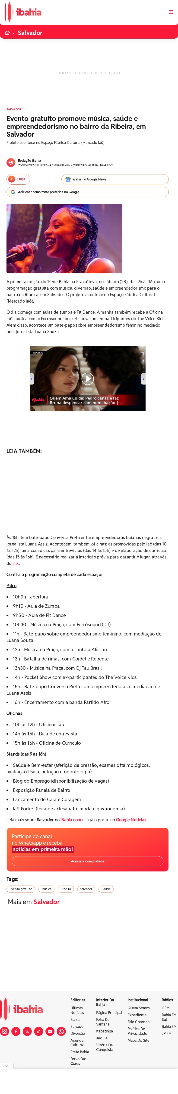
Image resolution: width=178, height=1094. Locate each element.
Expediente (137, 1015)
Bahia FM (169, 1026)
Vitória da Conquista (104, 1047)
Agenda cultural (77, 1043)
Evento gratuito (21, 889)
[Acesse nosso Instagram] (4, 1031)
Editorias (77, 1000)
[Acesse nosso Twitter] (27, 1031)
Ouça (21, 179)
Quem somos (139, 1008)
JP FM (167, 1033)
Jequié (102, 1038)
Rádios (167, 1000)
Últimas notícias (77, 1010)
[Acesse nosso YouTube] (49, 1031)
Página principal (109, 1012)
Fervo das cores (78, 1061)
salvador (86, 889)
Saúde (106, 889)
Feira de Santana (103, 1022)
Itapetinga (104, 1031)
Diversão (77, 1033)
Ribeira (66, 889)
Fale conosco (138, 1022)
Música (46, 889)
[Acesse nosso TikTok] (38, 1031)
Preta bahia (79, 1052)
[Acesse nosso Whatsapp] (61, 1031)
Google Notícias (131, 819)
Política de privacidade (137, 1031)
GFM (165, 1008)
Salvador (30, 32)
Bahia (74, 1019)
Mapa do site (138, 1040)
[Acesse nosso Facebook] (15, 1031)
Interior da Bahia (105, 1002)
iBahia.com (70, 819)
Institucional (138, 1000)
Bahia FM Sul (169, 1017)
